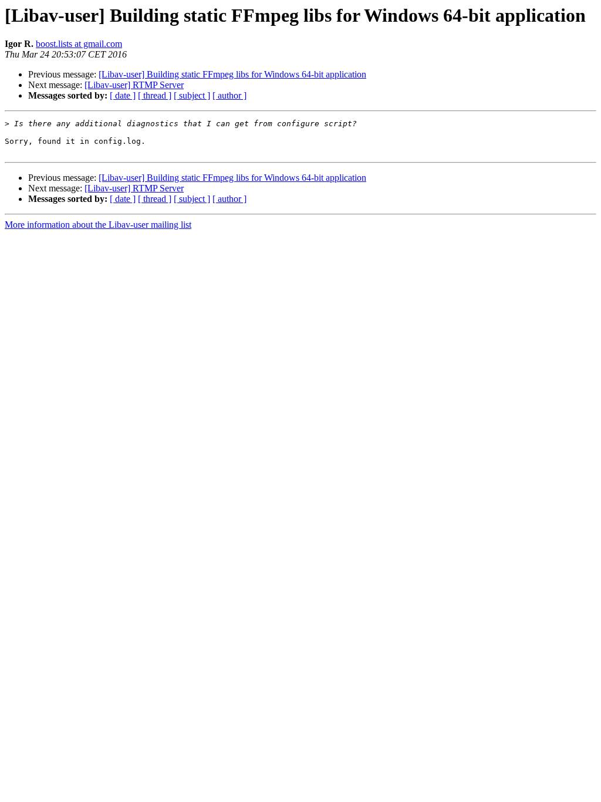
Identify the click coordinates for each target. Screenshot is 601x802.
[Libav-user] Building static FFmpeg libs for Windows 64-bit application (232, 74)
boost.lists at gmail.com (79, 44)
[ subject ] (192, 95)
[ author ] (229, 95)
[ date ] (123, 95)
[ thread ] (154, 95)
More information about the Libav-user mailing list (98, 225)
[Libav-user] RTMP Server (134, 85)
